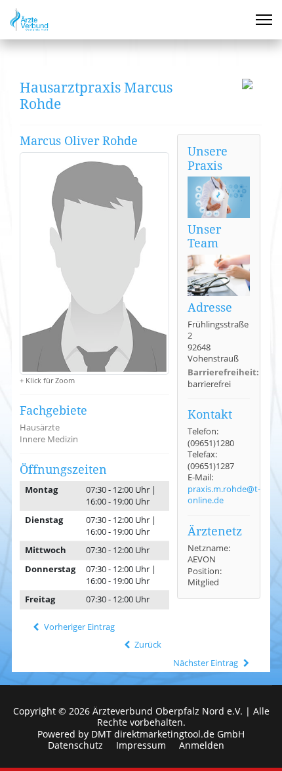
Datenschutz (75, 745)
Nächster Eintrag (206, 663)
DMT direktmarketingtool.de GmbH (168, 734)
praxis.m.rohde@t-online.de (224, 495)
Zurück (146, 644)
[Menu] (264, 19)
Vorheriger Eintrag (78, 627)
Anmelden (201, 745)
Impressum (141, 745)
